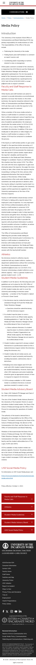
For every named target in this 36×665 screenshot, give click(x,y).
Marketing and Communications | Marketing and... (18, 639)
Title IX (4, 595)
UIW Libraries (6, 583)
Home (3, 18)
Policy (9, 18)
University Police (7, 580)
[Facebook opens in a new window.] (3, 611)
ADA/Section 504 (8, 563)
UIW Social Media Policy (13, 530)
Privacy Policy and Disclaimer (11, 592)
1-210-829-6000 (8, 553)
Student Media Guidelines (14, 515)
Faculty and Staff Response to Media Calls (15, 498)
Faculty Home (6, 571)
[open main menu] (4, 3)
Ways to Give (6, 589)
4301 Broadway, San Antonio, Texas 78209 (16, 550)
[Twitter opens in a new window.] (7, 611)
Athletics (7, 507)
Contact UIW (6, 568)
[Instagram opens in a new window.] (11, 611)
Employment (6, 598)
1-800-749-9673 (21, 553)
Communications (18, 18)
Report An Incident (8, 586)
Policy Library (6, 604)
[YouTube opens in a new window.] (16, 611)
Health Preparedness (9, 601)
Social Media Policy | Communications (14, 636)
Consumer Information (9, 566)
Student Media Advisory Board (16, 522)
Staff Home (6, 574)
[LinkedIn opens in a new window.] (20, 611)
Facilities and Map (8, 577)
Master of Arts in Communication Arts (14, 634)
